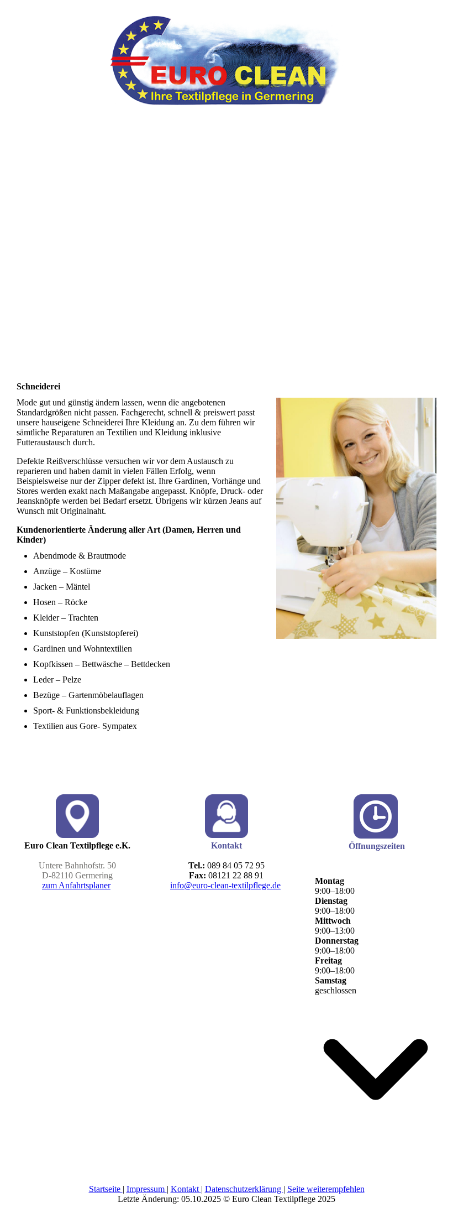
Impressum (147, 1189)
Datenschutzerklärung (244, 1189)
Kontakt (186, 1189)
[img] (226, 52)
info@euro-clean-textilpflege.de (225, 885)
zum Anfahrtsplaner (76, 885)
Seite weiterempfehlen (326, 1189)
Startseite (106, 1189)
